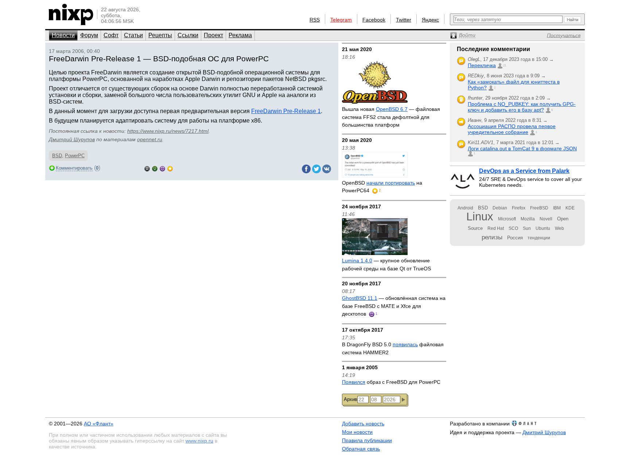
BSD (57, 155)
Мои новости (357, 432)
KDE (570, 208)
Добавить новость (363, 424)
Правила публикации (367, 440)
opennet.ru (149, 139)
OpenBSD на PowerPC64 (382, 187)
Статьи (133, 35)
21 (504, 65)
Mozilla (528, 219)
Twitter (403, 20)
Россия (515, 237)
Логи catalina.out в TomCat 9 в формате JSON (522, 148)
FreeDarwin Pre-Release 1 (286, 111)
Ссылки (188, 35)
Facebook (373, 20)
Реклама (240, 35)
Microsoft (507, 219)
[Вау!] (170, 168)
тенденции (539, 238)
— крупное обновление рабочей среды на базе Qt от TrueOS (386, 264)
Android (465, 208)
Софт (111, 35)
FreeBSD (539, 208)
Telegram (341, 20)
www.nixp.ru (199, 441)
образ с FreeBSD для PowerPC (391, 382)
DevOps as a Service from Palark (524, 171)
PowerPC (75, 155)
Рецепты (160, 35)
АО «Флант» (98, 424)
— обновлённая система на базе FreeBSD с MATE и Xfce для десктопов (394, 306)
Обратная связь (361, 449)
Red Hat (495, 228)
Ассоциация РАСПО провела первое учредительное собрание (512, 129)
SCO (513, 228)
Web (559, 228)
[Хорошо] (162, 168)
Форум (89, 35)
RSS (315, 20)
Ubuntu (543, 228)
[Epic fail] (147, 168)
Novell (546, 219)
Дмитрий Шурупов (72, 139)
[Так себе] (155, 168)
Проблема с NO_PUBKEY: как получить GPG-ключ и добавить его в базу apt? (522, 107)
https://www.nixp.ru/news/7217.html (168, 131)
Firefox (518, 208)
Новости (63, 35)
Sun (527, 228)
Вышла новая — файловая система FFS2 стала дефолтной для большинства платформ (391, 117)
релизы (492, 237)
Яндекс (430, 20)
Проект (213, 35)
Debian (500, 208)
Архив (350, 399)
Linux (479, 216)
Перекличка (482, 65)
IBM (557, 208)
